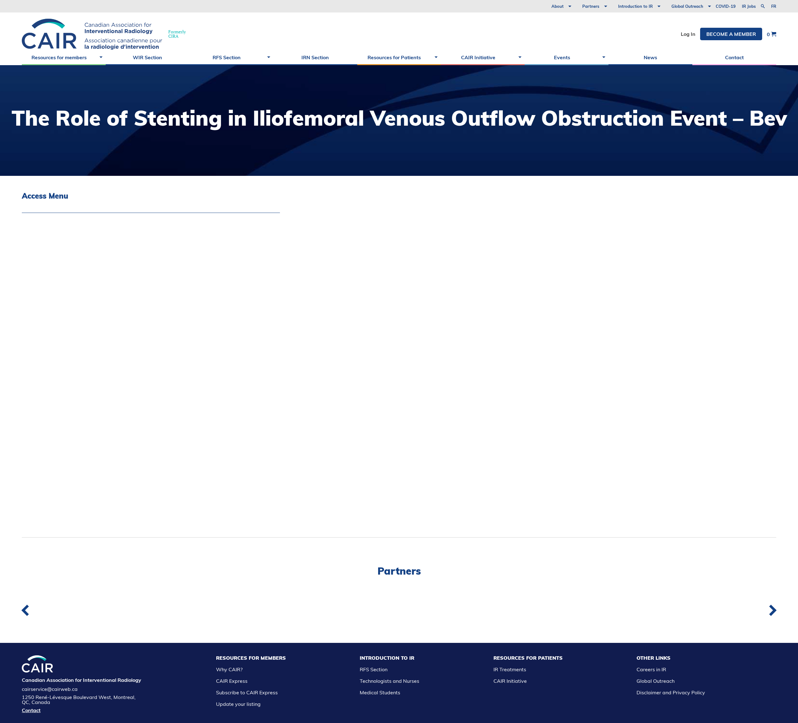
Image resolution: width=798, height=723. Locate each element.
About (557, 6)
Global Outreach (687, 6)
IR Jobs (749, 6)
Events (562, 57)
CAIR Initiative (478, 57)
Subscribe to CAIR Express (247, 692)
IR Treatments (509, 669)
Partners (590, 6)
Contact (734, 57)
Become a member (731, 34)
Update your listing (238, 704)
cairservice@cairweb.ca (50, 689)
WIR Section (147, 57)
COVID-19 (726, 6)
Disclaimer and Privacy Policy (671, 692)
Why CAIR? (229, 669)
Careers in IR (651, 669)
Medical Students (380, 692)
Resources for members (59, 57)
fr (773, 6)
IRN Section (315, 57)
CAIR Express (232, 681)
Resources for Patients (394, 57)
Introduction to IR (635, 6)
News (650, 57)
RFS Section (227, 57)
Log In (688, 33)
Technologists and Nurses (389, 681)
